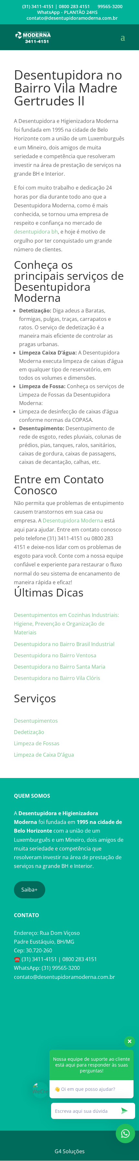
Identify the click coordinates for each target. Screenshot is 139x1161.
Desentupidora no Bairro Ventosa (55, 655)
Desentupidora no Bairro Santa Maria (59, 666)
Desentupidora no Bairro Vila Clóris (57, 678)
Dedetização (29, 732)
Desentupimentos (36, 720)
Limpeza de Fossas (36, 743)
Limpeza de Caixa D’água (44, 754)
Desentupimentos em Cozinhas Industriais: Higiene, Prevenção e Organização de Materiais (66, 623)
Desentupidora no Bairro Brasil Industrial (64, 644)
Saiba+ (29, 889)
